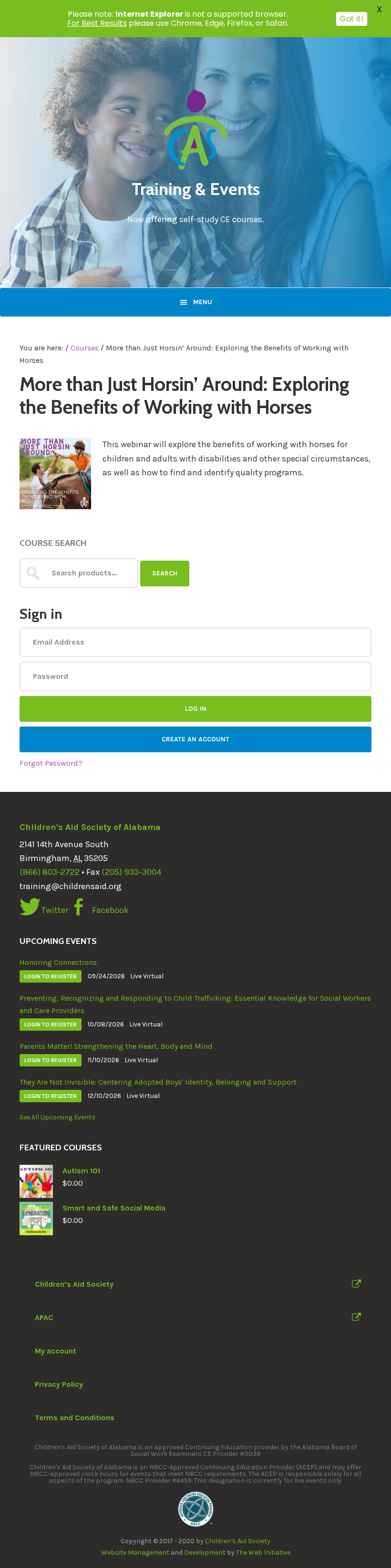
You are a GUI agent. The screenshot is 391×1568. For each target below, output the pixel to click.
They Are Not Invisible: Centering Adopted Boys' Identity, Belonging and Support (158, 1081)
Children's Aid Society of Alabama (90, 827)
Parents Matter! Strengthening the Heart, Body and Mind (116, 1046)
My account (55, 1350)
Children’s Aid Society (74, 1284)
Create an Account (195, 739)
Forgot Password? (51, 763)
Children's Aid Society (237, 1541)
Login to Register (50, 976)
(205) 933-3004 (131, 872)
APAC (44, 1317)
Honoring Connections (58, 962)
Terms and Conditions (74, 1417)
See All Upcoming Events (57, 1117)
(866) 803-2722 (50, 872)
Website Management (135, 1552)
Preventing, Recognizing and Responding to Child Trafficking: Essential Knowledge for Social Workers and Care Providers (195, 1004)
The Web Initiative (263, 1552)
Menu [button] (202, 302)
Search (164, 573)
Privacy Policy (59, 1384)
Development (205, 1552)
